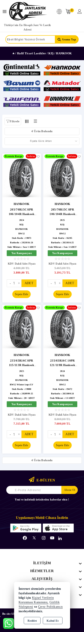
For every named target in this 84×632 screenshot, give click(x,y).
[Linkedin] (60, 538)
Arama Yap (69, 39)
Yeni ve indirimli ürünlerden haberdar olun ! (42, 499)
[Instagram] (43, 537)
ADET (29, 283)
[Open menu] (5, 11)
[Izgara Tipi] (26, 121)
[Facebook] (24, 537)
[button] (12, 121)
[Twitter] (34, 538)
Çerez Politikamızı (50, 606)
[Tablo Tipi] (35, 121)
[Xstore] (28, 11)
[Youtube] (52, 538)
